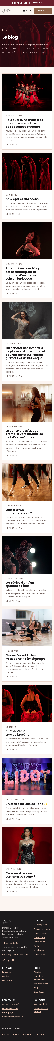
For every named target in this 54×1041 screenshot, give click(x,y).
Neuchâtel (7, 980)
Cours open (39, 937)
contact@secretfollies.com (15, 954)
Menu (29, 10)
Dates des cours (10, 1008)
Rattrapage (7, 1012)
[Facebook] (8, 960)
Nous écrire (39, 992)
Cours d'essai (40, 954)
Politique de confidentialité (33, 1034)
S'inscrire (37, 2)
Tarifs (36, 946)
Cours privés (39, 941)
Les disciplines (40, 925)
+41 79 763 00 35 (10, 943)
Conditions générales (12, 1016)
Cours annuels (40, 933)
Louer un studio (41, 1004)
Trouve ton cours (42, 929)
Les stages (39, 950)
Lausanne (7, 972)
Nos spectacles (41, 983)
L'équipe (37, 972)
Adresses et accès (11, 1004)
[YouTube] (13, 960)
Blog (36, 987)
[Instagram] (3, 960)
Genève (6, 976)
